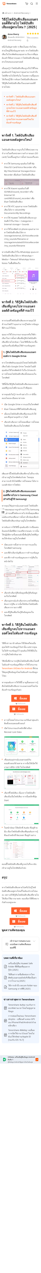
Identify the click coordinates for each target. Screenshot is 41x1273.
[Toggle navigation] (35, 3)
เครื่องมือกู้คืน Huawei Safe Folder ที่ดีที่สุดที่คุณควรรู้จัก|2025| (20, 966)
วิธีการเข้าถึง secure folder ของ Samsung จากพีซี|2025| (22, 987)
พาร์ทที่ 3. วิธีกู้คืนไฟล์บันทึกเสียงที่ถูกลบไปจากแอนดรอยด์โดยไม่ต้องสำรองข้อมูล (21, 119)
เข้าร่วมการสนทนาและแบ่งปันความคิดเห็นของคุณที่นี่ (20, 944)
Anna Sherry (13, 34)
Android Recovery (14, 40)
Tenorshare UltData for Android (17, 668)
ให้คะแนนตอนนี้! (32, 39)
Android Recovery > (22, 13)
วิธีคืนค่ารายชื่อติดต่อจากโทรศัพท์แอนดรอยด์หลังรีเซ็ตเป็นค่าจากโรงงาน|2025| (22, 977)
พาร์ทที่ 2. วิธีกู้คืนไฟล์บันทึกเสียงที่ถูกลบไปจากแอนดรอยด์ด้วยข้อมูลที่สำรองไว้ (21, 108)
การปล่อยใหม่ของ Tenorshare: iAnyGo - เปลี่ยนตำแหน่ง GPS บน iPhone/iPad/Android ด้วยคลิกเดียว (22, 1020)
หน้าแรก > (9, 13)
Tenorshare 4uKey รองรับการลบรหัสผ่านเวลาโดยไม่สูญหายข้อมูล (21, 1008)
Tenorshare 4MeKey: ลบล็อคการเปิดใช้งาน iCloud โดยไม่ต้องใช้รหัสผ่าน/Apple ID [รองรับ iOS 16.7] (21, 1035)
